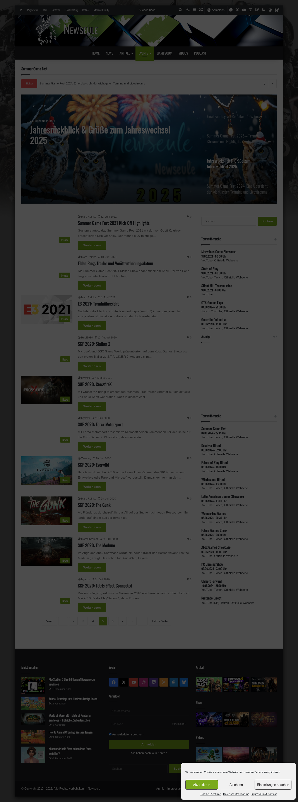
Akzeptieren (201, 785)
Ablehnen (236, 785)
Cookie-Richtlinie (210, 794)
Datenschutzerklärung (236, 794)
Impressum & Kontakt (264, 794)
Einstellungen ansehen (273, 785)
